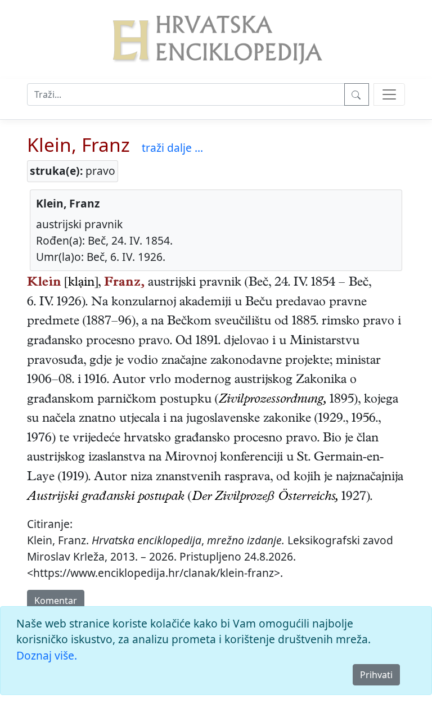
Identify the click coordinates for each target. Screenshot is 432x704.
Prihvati (376, 675)
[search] (389, 94)
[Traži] (356, 94)
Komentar (55, 600)
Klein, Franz (78, 144)
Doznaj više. (46, 655)
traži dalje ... (172, 147)
